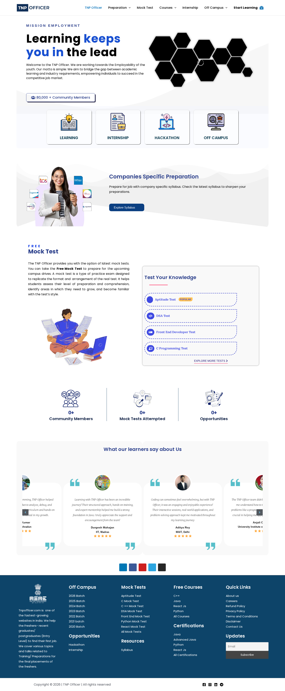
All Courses (181, 616)
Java (177, 601)
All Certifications (185, 655)
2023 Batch (77, 611)
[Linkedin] (216, 684)
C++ (177, 596)
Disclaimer (233, 621)
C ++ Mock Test (132, 606)
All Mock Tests (131, 632)
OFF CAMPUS (216, 137)
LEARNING (69, 137)
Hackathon (77, 645)
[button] (25, 512)
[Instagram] (210, 684)
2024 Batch (77, 606)
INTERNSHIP (118, 137)
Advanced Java (185, 640)
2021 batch (76, 621)
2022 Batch (77, 616)
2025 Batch (77, 601)
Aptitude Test (131, 596)
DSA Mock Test (131, 611)
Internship (76, 650)
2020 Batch (77, 627)
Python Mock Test (134, 621)
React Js (180, 606)
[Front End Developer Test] (191, 332)
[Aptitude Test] (191, 299)
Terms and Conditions (242, 616)
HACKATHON (167, 137)
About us (232, 596)
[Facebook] (204, 684)
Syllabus (127, 650)
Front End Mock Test (135, 616)
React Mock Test (133, 627)
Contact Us (234, 627)
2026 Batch (77, 596)
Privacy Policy (235, 611)
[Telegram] (221, 684)
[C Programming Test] (191, 348)
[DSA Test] (191, 316)
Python (179, 611)
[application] (129, 8)
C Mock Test (130, 601)
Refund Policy (235, 606)
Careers (232, 601)
